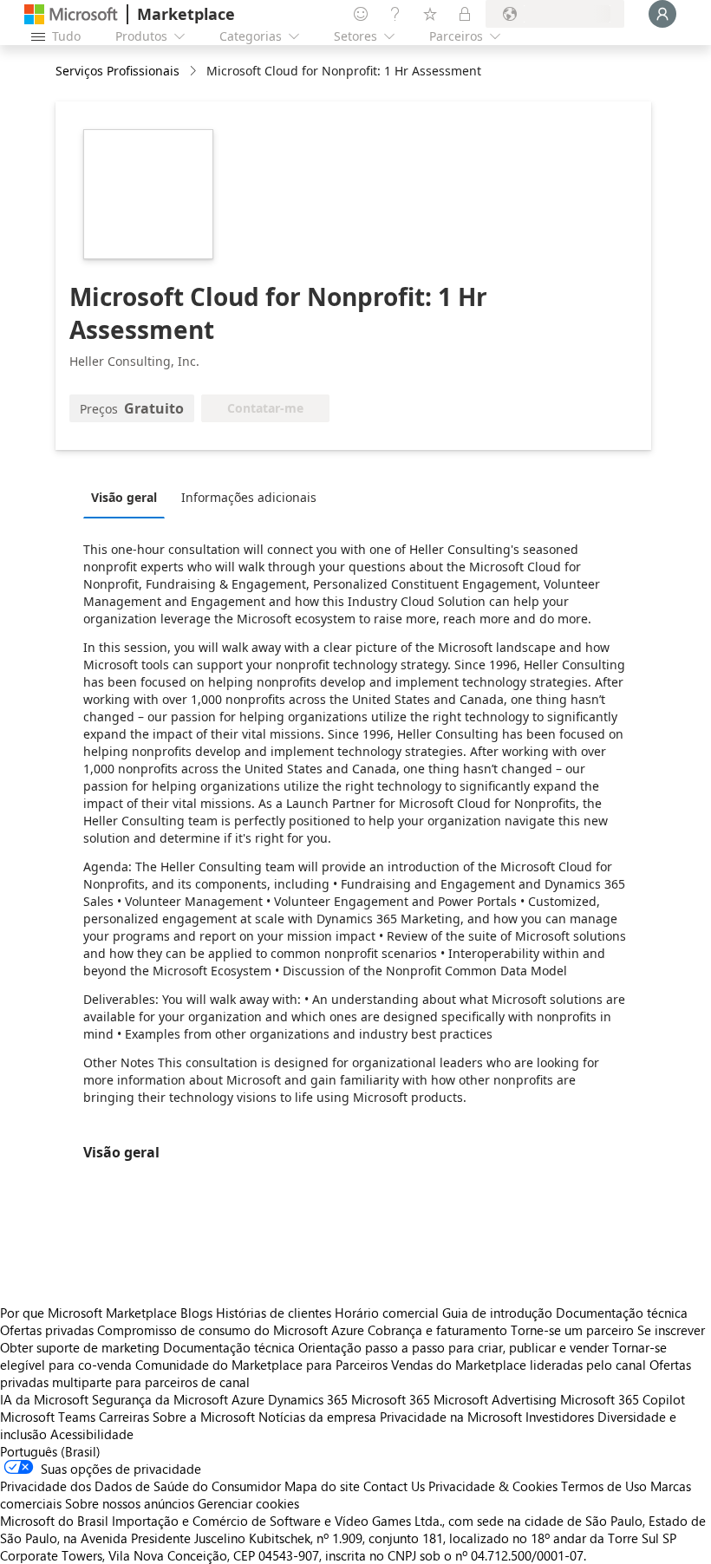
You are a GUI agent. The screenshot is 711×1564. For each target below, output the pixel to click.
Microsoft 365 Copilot (622, 1399)
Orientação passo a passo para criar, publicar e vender (453, 1347)
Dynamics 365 (308, 1399)
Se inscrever (671, 1330)
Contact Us (394, 1486)
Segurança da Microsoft (160, 1399)
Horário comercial (387, 1312)
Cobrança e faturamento (437, 1330)
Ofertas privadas (47, 1330)
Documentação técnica (622, 1312)
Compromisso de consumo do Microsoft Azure (232, 1330)
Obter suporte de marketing (80, 1347)
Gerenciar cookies (248, 1503)
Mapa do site (322, 1486)
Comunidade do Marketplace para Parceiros (261, 1364)
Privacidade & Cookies (493, 1486)
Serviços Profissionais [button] (117, 70)
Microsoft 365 (390, 1399)
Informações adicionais (248, 497)
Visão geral (124, 497)
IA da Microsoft (44, 1399)
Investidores (559, 1416)
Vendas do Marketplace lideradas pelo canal (518, 1364)
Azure (248, 1399)
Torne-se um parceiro (572, 1330)
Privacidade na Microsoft (451, 1416)
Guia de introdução (497, 1312)
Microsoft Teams (47, 1416)
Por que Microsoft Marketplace (88, 1312)
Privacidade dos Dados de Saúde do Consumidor (140, 1486)
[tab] (128, 497)
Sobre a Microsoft (204, 1416)
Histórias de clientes (273, 1312)
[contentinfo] (194, 71)
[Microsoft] (71, 14)
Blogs (196, 1312)
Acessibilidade (92, 1434)
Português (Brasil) (50, 1451)
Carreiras (124, 1416)
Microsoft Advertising (495, 1399)
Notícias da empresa (317, 1416)
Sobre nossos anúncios (129, 1503)
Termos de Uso (604, 1486)
